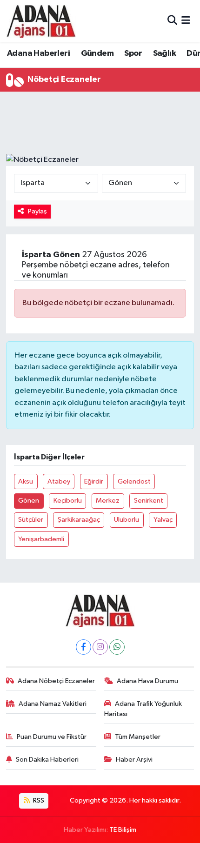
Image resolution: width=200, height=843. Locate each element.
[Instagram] (100, 647)
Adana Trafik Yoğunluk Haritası (143, 708)
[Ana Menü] (185, 21)
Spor (133, 53)
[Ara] (172, 21)
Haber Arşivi (134, 759)
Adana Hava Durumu (147, 680)
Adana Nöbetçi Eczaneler (56, 680)
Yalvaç (163, 519)
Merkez (108, 500)
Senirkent (148, 500)
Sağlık (164, 53)
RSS (38, 800)
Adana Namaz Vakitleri (53, 703)
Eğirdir (93, 481)
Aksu (25, 481)
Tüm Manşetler (137, 736)
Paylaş (37, 211)
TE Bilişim (122, 829)
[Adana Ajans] (41, 21)
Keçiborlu (67, 500)
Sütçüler (30, 519)
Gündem (97, 53)
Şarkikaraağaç (79, 519)
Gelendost (134, 481)
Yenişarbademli (41, 539)
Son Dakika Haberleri (47, 759)
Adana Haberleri (38, 53)
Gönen (28, 500)
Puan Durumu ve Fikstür (52, 736)
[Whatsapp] (117, 647)
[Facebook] (83, 647)
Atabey (58, 481)
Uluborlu (126, 519)
